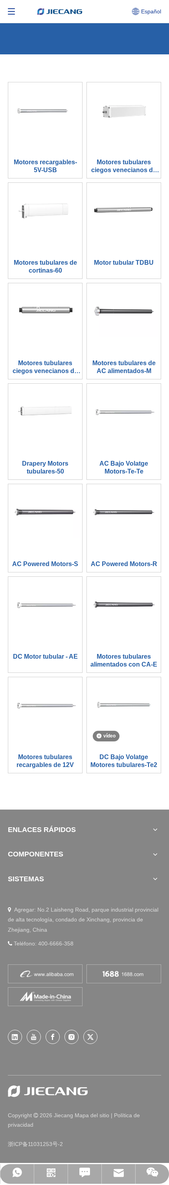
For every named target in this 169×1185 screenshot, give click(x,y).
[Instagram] (71, 1037)
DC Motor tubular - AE (45, 656)
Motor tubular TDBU (124, 262)
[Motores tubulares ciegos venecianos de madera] (124, 109)
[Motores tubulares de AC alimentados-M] (124, 310)
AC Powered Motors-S (45, 564)
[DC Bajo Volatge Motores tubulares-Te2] (124, 704)
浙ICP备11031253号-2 (35, 1144)
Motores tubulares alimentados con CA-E (123, 660)
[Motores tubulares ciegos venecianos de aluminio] (45, 310)
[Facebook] (53, 1037)
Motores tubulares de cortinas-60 (45, 266)
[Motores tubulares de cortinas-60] (45, 210)
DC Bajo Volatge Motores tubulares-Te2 (123, 761)
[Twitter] (90, 1037)
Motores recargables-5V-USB (45, 166)
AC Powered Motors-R (124, 564)
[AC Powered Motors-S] (45, 511)
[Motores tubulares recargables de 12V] (45, 704)
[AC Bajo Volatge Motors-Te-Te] (124, 411)
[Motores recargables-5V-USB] (45, 110)
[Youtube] (34, 1037)
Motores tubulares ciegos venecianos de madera (123, 166)
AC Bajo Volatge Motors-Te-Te (123, 467)
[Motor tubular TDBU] (124, 210)
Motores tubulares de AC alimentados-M (124, 367)
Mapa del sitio (93, 1115)
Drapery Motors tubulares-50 (45, 467)
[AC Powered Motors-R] (124, 511)
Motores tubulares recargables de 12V (45, 761)
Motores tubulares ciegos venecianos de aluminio (45, 367)
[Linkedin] (15, 1037)
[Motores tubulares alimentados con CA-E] (124, 604)
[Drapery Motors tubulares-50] (45, 411)
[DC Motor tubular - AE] (45, 604)
